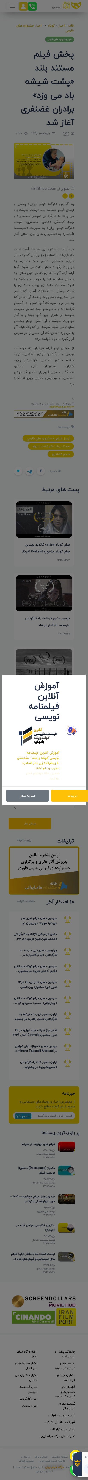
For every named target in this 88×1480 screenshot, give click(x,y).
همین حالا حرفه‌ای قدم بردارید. (42, 775)
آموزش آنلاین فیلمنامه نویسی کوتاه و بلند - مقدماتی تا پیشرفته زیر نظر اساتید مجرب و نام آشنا (38, 760)
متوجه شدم (27, 795)
